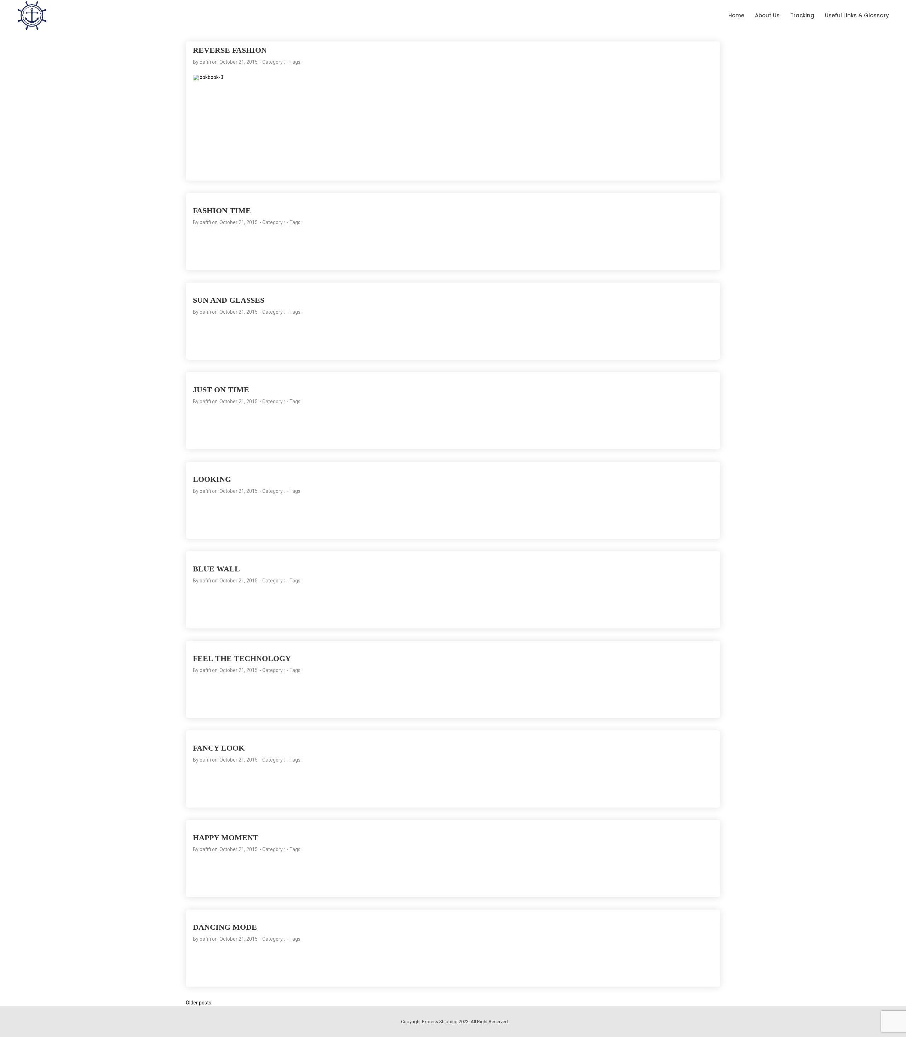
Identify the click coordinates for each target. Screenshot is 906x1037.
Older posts (198, 1002)
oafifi (205, 62)
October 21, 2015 (238, 62)
